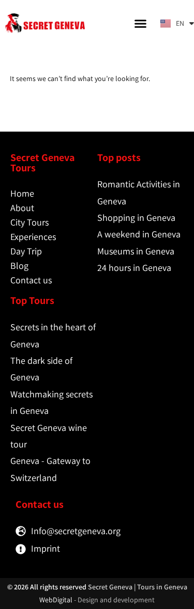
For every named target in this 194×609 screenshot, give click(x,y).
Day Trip (26, 251)
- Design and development (114, 599)
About (22, 208)
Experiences (33, 237)
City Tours (29, 222)
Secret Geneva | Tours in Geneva (137, 586)
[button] (141, 23)
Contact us (31, 280)
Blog (19, 265)
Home (22, 193)
